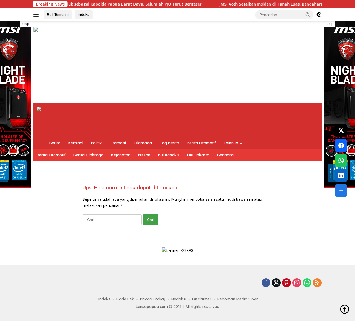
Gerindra (225, 154)
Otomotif (118, 143)
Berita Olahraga (88, 154)
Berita (54, 143)
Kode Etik (125, 299)
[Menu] (37, 14)
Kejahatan (120, 154)
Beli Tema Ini (58, 14)
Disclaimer (201, 299)
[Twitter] (276, 283)
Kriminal (75, 143)
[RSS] (317, 283)
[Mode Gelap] (319, 14)
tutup (25, 24)
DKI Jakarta (198, 154)
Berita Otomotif (201, 143)
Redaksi (178, 299)
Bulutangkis (168, 154)
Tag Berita (169, 143)
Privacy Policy (152, 299)
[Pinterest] (286, 283)
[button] (307, 14)
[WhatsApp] (307, 283)
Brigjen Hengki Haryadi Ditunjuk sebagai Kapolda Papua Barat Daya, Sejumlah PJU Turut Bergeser (97, 4)
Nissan (144, 154)
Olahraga (143, 143)
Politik (96, 143)
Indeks (83, 14)
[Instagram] (296, 283)
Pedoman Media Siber (237, 299)
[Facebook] (266, 283)
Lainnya (231, 143)
